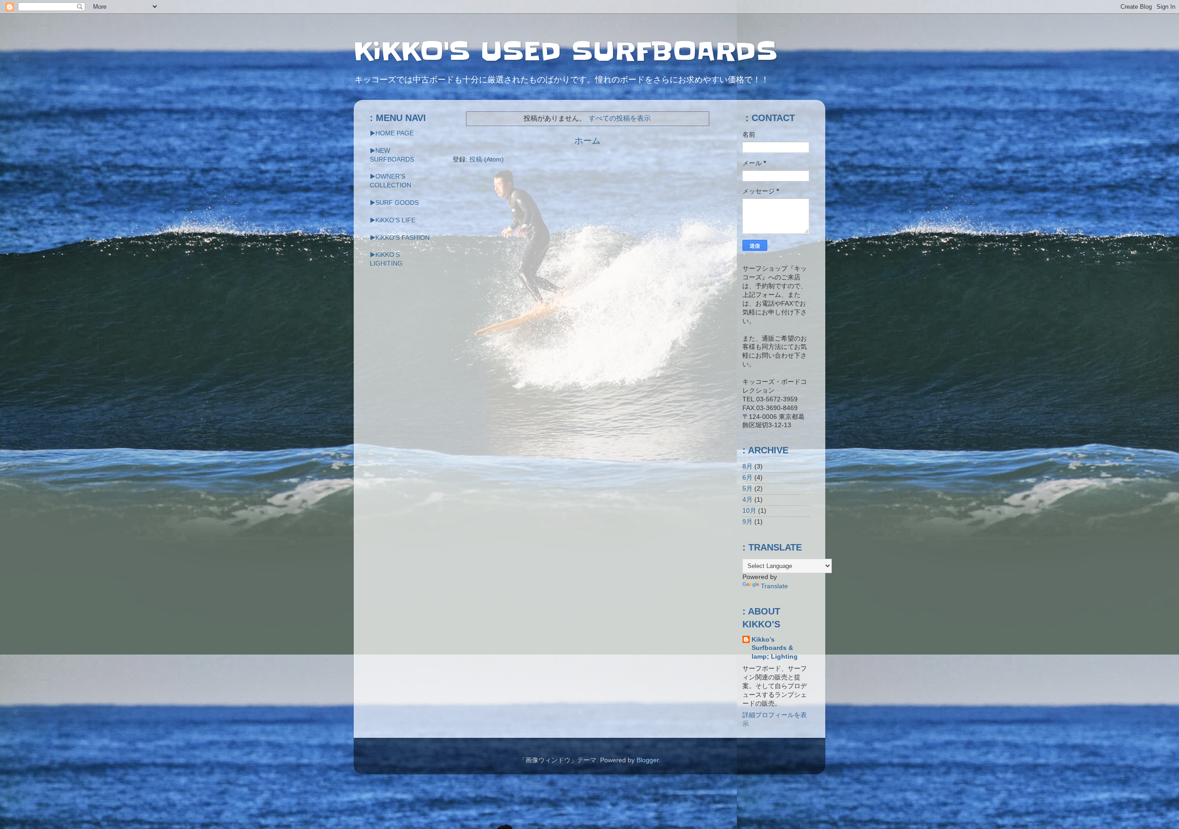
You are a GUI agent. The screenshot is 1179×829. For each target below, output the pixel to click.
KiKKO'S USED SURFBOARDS (565, 51)
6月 (747, 477)
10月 (749, 510)
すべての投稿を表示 (620, 118)
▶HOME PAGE (392, 133)
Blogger (647, 760)
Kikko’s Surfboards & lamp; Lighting (775, 648)
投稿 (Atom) (486, 159)
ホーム (587, 140)
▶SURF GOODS (394, 202)
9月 (747, 521)
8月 (747, 466)
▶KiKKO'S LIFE (392, 220)
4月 (747, 499)
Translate (774, 586)
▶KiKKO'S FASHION (400, 237)
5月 (747, 488)
